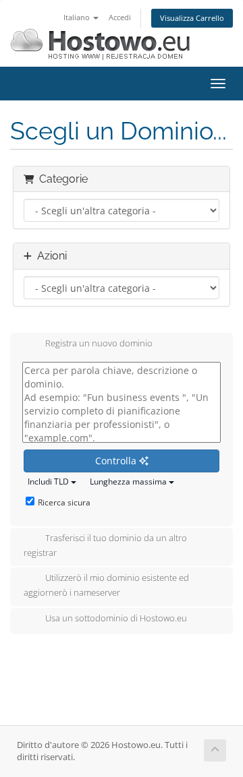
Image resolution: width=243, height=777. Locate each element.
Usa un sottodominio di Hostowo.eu (116, 619)
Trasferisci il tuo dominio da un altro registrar (105, 545)
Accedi (120, 17)
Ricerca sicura (64, 502)
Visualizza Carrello (192, 18)
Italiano (77, 17)
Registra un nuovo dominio (99, 344)
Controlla (117, 460)
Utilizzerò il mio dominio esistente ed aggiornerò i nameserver (106, 585)
